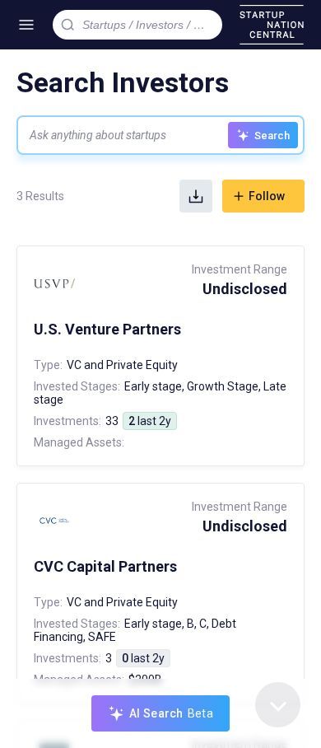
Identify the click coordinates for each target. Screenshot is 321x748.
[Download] (195, 196)
